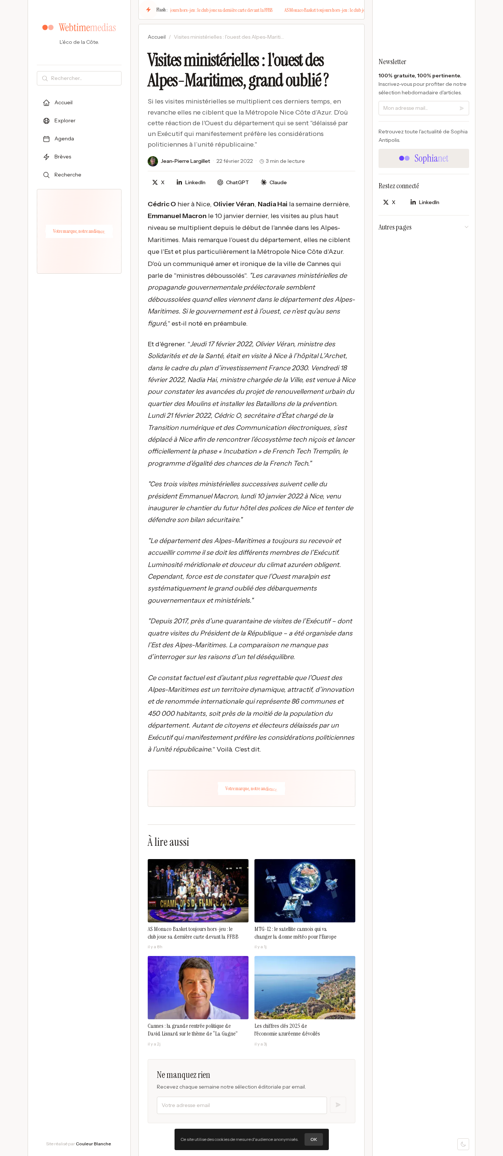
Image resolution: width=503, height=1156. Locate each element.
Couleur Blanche (93, 1143)
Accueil (157, 37)
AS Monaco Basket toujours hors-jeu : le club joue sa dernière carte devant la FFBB (194, 10)
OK (313, 1139)
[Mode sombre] (463, 1144)
